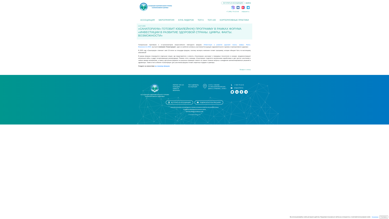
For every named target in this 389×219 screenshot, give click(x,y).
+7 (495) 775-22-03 (232, 11)
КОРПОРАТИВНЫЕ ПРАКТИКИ (234, 20)
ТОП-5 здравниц (193, 85)
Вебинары (176, 90)
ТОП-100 (212, 20)
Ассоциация (147, 20)
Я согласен (383, 217)
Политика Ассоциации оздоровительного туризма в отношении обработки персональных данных (194, 107)
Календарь (176, 86)
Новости (176, 88)
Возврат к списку (245, 69)
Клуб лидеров (186, 20)
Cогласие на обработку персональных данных (194, 109)
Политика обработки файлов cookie (194, 111)
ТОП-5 (201, 20)
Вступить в (233, 3)
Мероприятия (166, 20)
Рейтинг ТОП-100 (178, 85)
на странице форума (162, 66)
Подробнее (375, 217)
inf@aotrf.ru (245, 11)
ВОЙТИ (248, 3)
